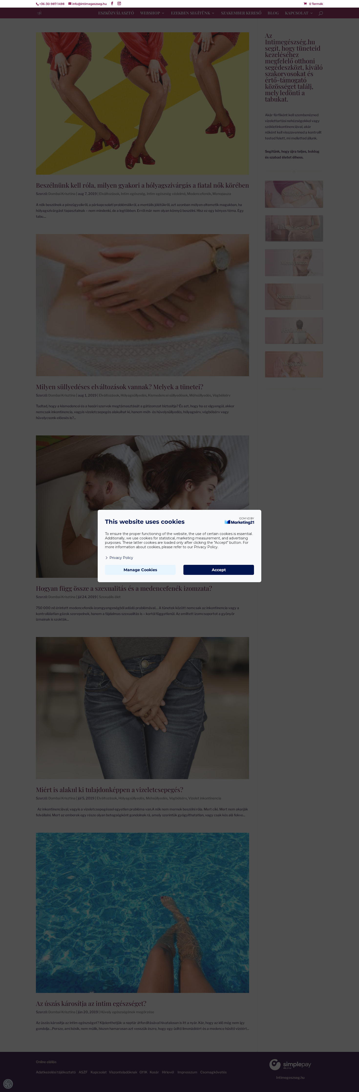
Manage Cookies (140, 570)
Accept (219, 570)
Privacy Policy (121, 558)
